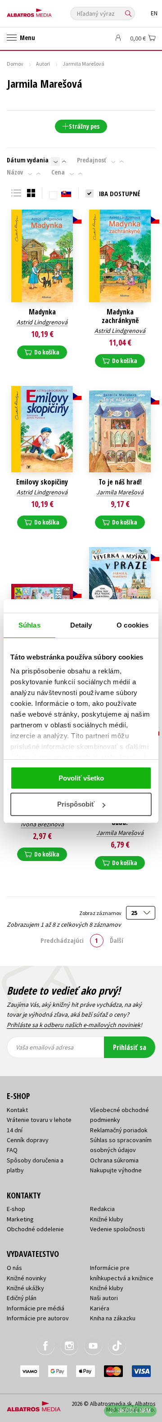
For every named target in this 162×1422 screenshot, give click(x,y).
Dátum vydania (28, 160)
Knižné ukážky (25, 1288)
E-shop (16, 1209)
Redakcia (102, 1209)
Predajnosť (91, 160)
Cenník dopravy (28, 1140)
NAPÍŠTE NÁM (134, 1410)
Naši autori (104, 1298)
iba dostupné (119, 193)
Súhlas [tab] (29, 625)
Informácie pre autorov (38, 1318)
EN (154, 13)
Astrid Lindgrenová (42, 322)
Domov (15, 63)
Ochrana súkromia (114, 1160)
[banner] (47, 10)
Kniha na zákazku (112, 1318)
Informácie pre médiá (35, 1308)
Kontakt (17, 1110)
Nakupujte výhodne (116, 1170)
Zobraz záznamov (100, 913)
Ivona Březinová (42, 824)
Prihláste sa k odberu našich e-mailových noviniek (73, 1025)
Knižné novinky (26, 1278)
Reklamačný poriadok (119, 1130)
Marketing (20, 1219)
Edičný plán (21, 1298)
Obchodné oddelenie (35, 1229)
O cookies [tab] (132, 625)
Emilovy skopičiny (42, 482)
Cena (58, 172)
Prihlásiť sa (129, 1047)
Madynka (42, 312)
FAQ (12, 1150)
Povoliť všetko (81, 778)
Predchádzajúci (62, 940)
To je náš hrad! (120, 482)
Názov (15, 172)
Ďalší (116, 940)
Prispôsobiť (75, 804)
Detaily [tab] (81, 625)
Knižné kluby (106, 1219)
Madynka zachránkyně (120, 316)
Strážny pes (84, 126)
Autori (43, 63)
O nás (14, 1268)
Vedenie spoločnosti (117, 1229)
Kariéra (99, 1308)
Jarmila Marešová (120, 492)
